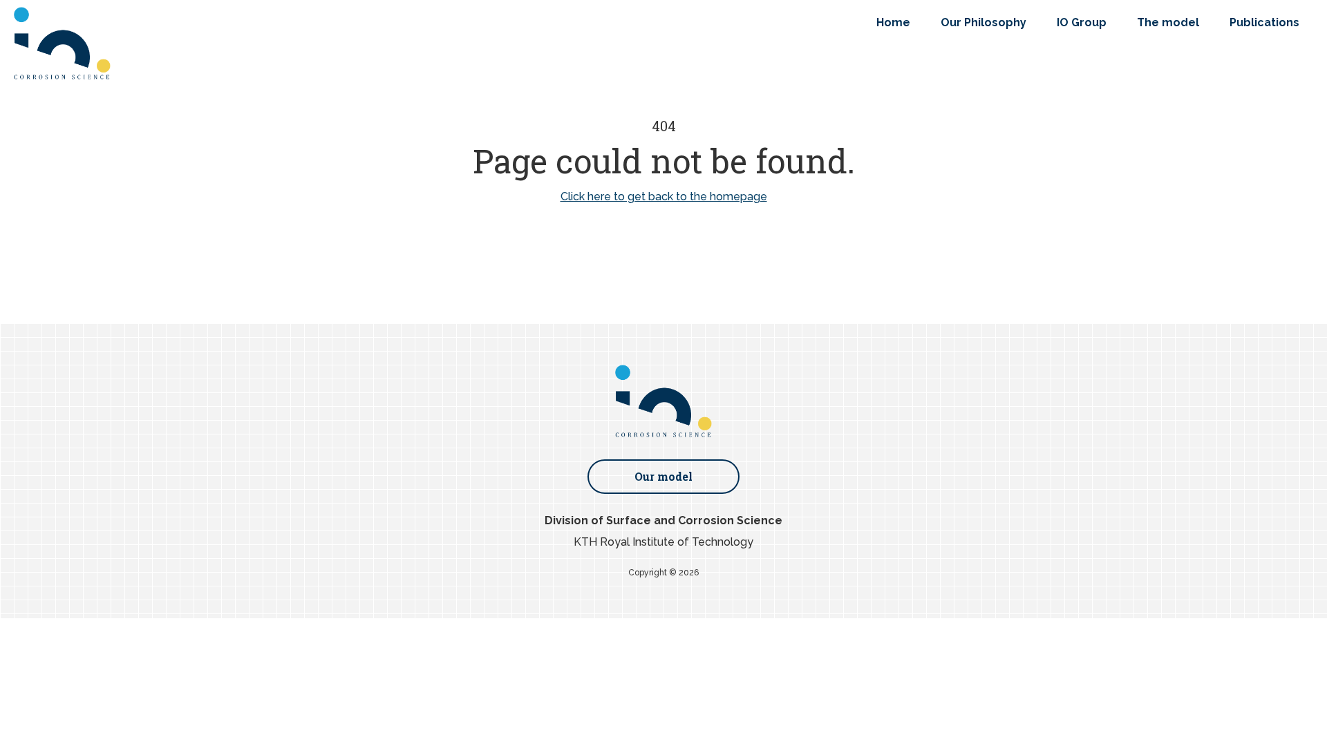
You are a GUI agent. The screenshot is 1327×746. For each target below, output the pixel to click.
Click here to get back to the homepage (664, 196)
